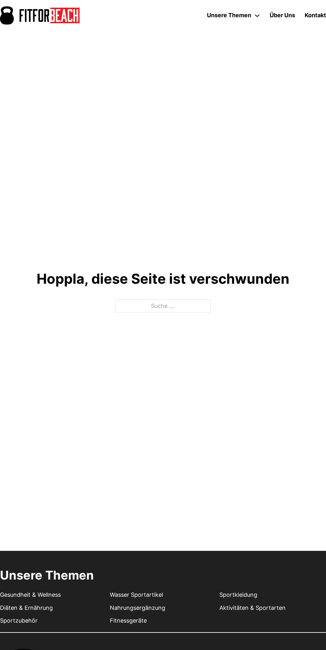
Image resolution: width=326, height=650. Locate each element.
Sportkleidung (238, 594)
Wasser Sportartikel (136, 594)
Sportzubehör (19, 620)
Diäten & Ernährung (26, 607)
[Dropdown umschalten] (257, 15)
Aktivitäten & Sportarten (252, 607)
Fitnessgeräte (128, 620)
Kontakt (315, 15)
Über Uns (282, 15)
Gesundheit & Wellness (30, 594)
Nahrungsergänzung (137, 607)
